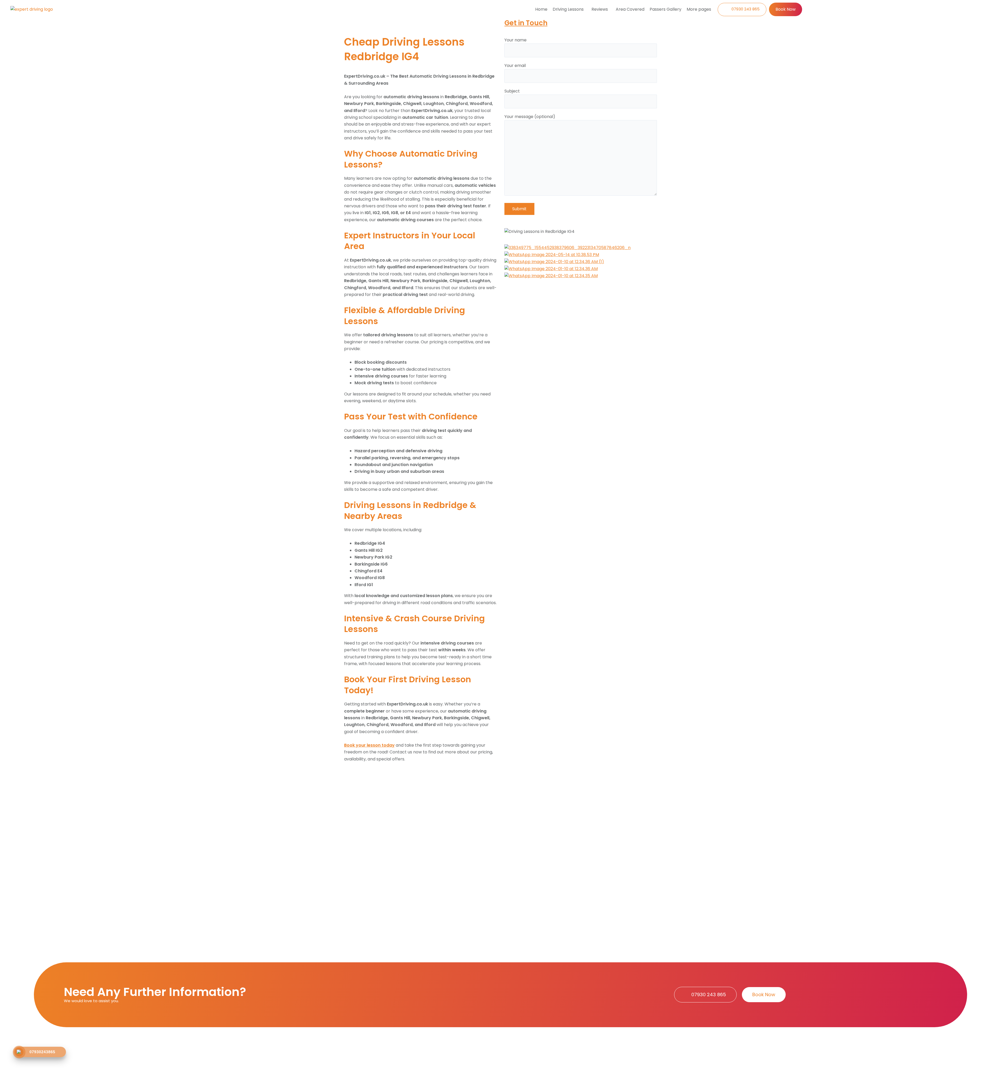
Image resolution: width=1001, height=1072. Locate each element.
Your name (515, 40)
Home (541, 9)
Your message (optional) (529, 117)
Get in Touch (525, 23)
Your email (515, 66)
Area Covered (630, 9)
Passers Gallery (665, 9)
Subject (512, 91)
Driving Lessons (568, 9)
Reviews (599, 9)
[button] (569, 9)
